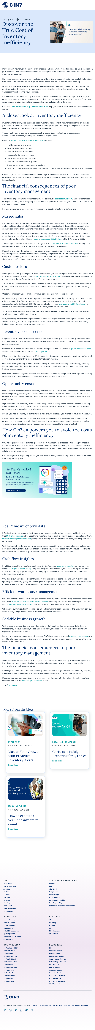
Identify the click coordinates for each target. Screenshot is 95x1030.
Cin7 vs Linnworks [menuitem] (10, 967)
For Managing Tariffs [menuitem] (57, 900)
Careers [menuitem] (6, 894)
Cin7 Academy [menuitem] (54, 967)
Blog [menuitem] (50, 948)
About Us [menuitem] (6, 889)
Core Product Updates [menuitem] (57, 956)
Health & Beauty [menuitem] (9, 925)
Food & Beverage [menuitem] (9, 920)
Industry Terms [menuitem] (54, 964)
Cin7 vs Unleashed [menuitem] (10, 962)
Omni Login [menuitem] (7, 906)
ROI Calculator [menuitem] (54, 953)
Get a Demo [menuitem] (7, 883)
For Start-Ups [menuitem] (54, 894)
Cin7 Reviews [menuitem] (8, 911)
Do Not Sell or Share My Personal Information (70, 1005)
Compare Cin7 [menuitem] (8, 981)
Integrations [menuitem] (53, 892)
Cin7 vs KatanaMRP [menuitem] (10, 948)
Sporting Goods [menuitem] (9, 934)
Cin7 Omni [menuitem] (53, 889)
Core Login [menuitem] (7, 903)
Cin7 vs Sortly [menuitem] (8, 964)
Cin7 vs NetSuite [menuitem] (9, 951)
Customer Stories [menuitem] (55, 951)
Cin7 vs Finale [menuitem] (8, 973)
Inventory (13, 685)
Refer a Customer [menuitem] (9, 908)
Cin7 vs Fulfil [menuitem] (8, 978)
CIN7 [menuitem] (6, 880)
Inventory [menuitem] (52, 923)
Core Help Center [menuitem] (55, 970)
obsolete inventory (63, 199)
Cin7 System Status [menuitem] (56, 984)
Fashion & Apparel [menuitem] (10, 923)
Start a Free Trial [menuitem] (9, 886)
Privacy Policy (45, 1005)
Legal (35, 1005)
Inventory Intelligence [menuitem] (57, 903)
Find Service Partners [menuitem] (57, 975)
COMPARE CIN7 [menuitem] (11, 945)
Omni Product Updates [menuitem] (57, 959)
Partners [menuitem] (6, 897)
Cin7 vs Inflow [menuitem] (8, 970)
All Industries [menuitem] (8, 939)
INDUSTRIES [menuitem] (10, 917)
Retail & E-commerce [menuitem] (11, 931)
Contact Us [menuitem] (7, 892)
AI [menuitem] (50, 920)
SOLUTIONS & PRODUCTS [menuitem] (63, 880)
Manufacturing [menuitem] (8, 928)
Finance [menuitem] (52, 925)
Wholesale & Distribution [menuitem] (12, 936)
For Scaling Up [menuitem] (54, 897)
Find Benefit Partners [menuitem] (57, 981)
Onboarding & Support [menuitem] (57, 962)
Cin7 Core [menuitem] (53, 886)
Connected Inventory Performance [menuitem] (62, 906)
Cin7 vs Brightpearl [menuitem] (10, 956)
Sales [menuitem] (51, 928)
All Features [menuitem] (53, 934)
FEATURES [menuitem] (54, 917)
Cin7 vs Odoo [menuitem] (8, 953)
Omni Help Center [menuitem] (55, 973)
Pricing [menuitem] (52, 883)
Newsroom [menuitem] (7, 900)
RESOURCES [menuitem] (55, 945)
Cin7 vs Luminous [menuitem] (9, 975)
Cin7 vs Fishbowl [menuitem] (9, 959)
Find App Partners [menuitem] (55, 978)
